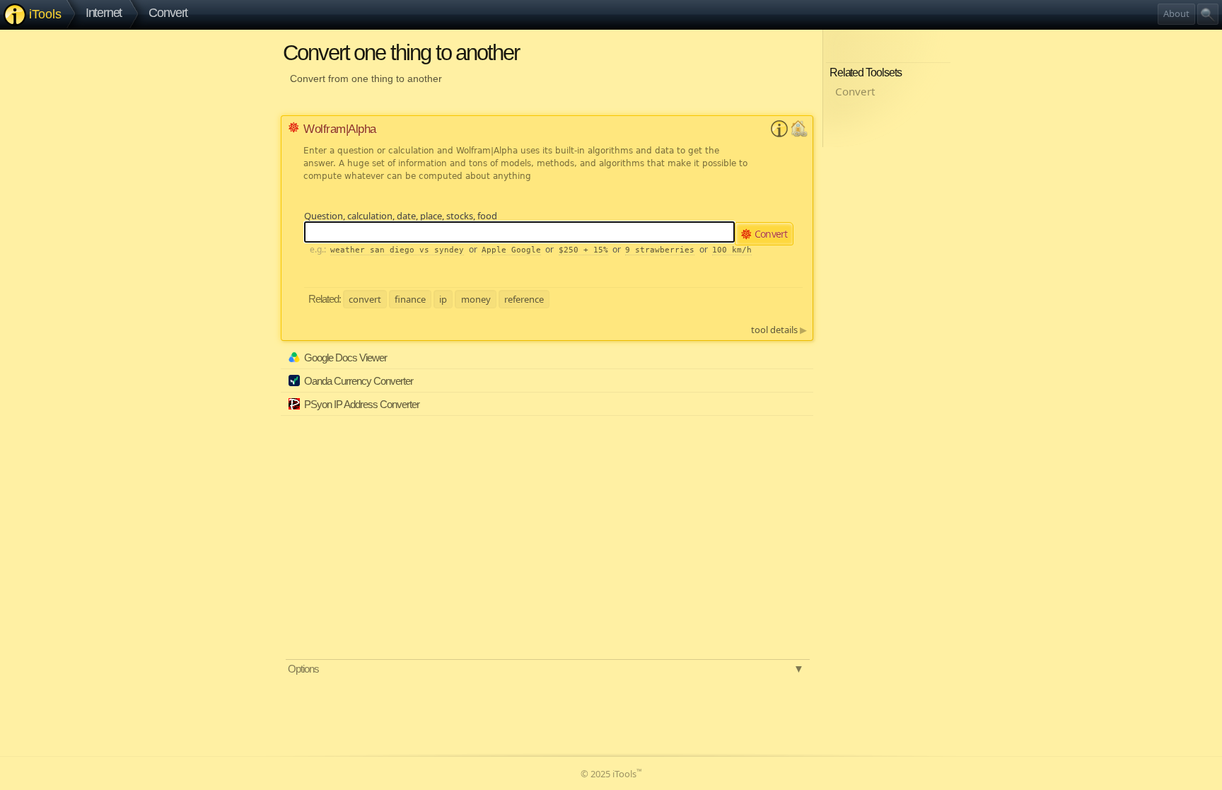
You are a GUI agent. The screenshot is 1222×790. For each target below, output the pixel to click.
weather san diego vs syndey (397, 250)
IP (443, 298)
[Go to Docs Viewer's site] (799, 362)
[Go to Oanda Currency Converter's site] (799, 385)
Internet (104, 13)
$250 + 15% (583, 250)
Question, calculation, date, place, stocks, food (400, 215)
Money (476, 298)
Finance (410, 298)
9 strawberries (659, 250)
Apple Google (511, 250)
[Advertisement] (418, 514)
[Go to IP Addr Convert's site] (799, 408)
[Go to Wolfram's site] (799, 133)
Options (545, 669)
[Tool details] (779, 133)
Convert (168, 13)
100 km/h (732, 250)
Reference (524, 298)
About (1176, 13)
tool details (779, 329)
